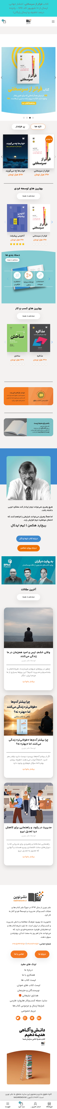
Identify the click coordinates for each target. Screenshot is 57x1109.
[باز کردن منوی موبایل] (53, 22)
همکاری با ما (28, 975)
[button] (52, 222)
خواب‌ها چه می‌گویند (15, 171)
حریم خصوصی (28, 1011)
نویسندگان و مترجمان (28, 990)
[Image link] (28, 1054)
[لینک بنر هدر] (33, 8)
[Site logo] (29, 22)
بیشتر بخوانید (28, 681)
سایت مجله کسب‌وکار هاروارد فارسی (28, 1000)
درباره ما (28, 970)
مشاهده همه (28, 196)
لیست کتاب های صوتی (28, 985)
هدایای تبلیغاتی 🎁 (28, 995)
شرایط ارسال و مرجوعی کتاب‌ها (28, 1006)
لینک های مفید (28, 964)
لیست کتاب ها (28, 980)
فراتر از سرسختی (41, 171)
